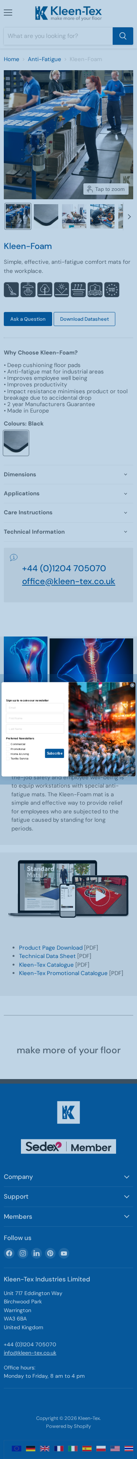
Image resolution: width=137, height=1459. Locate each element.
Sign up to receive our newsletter (27, 700)
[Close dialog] (132, 685)
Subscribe (54, 753)
